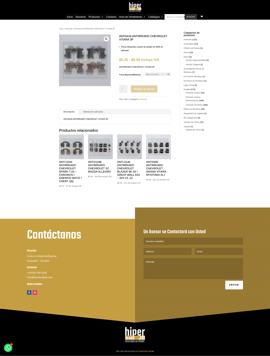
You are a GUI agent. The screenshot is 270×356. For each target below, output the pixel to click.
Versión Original (193, 64)
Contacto (111, 16)
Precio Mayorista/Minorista (130, 75)
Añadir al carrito (144, 88)
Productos (94, 16)
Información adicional (93, 112)
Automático (189, 44)
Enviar (234, 285)
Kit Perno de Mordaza (193, 81)
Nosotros (81, 16)
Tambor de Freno (191, 122)
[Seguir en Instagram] (35, 292)
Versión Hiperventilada (196, 60)
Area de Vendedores (130, 16)
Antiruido (68, 29)
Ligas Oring (189, 85)
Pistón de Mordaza (192, 109)
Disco (186, 57)
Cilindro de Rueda (192, 48)
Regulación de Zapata (193, 113)
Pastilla (187, 89)
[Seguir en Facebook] (29, 292)
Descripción (69, 112)
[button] (106, 38)
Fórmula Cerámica (194, 105)
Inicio (70, 16)
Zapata (187, 126)
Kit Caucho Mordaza (193, 76)
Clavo (186, 52)
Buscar (191, 17)
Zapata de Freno (193, 130)
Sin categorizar (190, 118)
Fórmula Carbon (193, 93)
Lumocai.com (145, 351)
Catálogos (154, 16)
